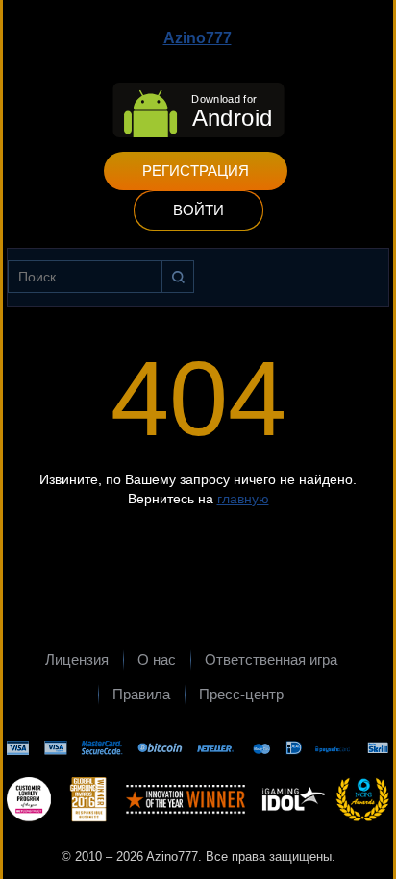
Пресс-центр (241, 694)
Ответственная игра (271, 659)
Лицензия (77, 659)
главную (243, 498)
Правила (141, 694)
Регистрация (195, 170)
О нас (156, 659)
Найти (177, 276)
